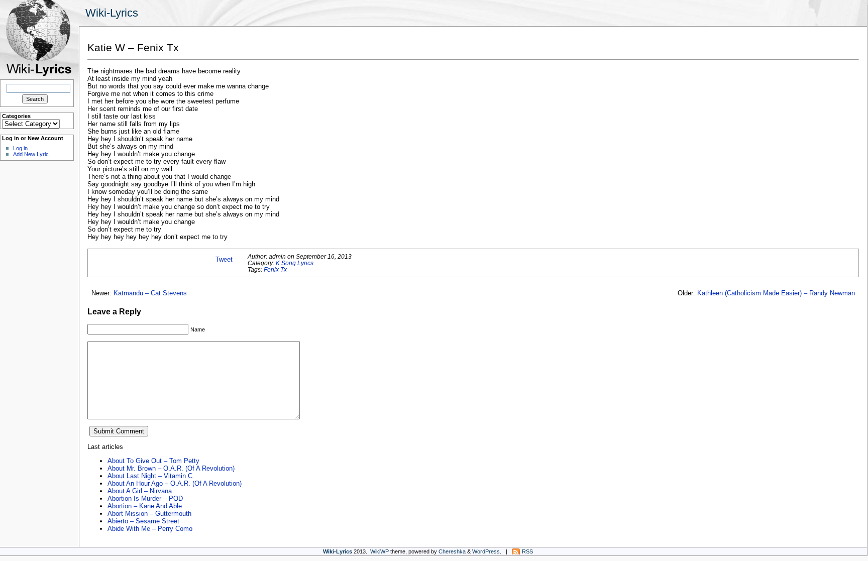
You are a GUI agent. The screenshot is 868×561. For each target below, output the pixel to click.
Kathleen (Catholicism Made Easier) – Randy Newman (776, 293)
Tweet (224, 259)
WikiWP (379, 551)
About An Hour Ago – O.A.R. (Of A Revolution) (174, 483)
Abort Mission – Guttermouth (149, 513)
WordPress (486, 551)
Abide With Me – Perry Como (149, 528)
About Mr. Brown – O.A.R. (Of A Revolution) (171, 468)
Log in (20, 148)
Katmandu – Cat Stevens (150, 293)
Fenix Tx (275, 269)
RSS (527, 551)
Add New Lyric (31, 154)
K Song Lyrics (294, 263)
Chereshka (452, 551)
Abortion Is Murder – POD (145, 498)
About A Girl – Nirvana (139, 491)
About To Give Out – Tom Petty (153, 461)
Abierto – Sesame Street (143, 521)
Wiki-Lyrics (111, 13)
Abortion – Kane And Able (144, 506)
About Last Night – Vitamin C (149, 476)
